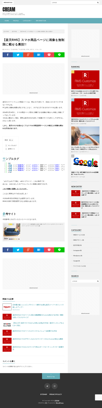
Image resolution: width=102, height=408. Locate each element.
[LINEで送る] (59, 54)
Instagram (76, 250)
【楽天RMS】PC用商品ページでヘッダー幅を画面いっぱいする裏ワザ (90, 193)
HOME (7, 20)
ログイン (21, 366)
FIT (46, 403)
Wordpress (76, 255)
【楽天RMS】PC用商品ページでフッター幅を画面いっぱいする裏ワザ (90, 215)
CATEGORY (27, 20)
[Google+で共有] (28, 54)
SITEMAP (43, 394)
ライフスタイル (78, 266)
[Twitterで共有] (18, 54)
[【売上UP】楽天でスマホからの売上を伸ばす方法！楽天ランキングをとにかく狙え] (7, 325)
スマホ (36, 49)
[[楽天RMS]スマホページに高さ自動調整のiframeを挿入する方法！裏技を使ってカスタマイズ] (7, 317)
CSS (40, 49)
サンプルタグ (11, 145)
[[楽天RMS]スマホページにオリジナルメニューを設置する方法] (7, 333)
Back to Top (51, 376)
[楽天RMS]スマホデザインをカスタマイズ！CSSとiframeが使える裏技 (38, 339)
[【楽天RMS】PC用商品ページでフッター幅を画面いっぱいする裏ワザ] (75, 216)
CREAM (9, 9)
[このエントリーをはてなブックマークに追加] (39, 54)
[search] (97, 2)
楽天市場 (15, 49)
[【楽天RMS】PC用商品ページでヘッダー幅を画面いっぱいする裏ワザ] (75, 194)
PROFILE (16, 20)
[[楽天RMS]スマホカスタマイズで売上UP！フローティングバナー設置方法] (7, 349)
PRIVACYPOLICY (55, 394)
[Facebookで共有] (8, 54)
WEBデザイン (85, 151)
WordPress (60, 403)
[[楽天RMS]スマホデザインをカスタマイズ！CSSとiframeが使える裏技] (7, 341)
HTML (27, 49)
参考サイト (10, 149)
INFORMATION (41, 20)
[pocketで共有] (49, 54)
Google (83, 176)
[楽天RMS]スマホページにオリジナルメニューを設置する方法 (35, 331)
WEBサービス (77, 235)
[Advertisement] (63, 11)
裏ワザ (32, 49)
